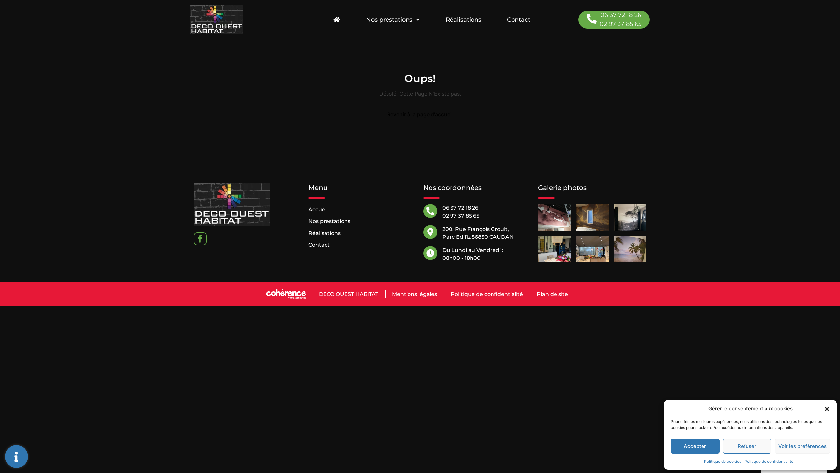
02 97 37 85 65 (620, 24)
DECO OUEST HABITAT (348, 294)
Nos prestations (389, 19)
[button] (827, 408)
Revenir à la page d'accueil (420, 114)
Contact (518, 19)
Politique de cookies (722, 461)
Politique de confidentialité (769, 461)
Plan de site (552, 294)
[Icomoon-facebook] (200, 238)
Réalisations (463, 19)
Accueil (318, 209)
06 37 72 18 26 (620, 15)
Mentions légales (414, 294)
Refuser (747, 446)
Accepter (695, 446)
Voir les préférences (802, 446)
